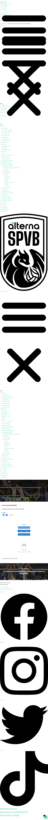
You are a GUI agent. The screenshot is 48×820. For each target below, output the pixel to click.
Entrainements (6, 191)
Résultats (4, 148)
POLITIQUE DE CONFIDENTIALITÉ (14, 812)
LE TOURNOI (4, 202)
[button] (24, 55)
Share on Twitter (24, 527)
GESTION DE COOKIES (9, 815)
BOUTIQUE (3, 3)
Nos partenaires (6, 196)
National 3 (8, 177)
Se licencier (5, 189)
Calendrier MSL (6, 146)
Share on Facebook (24, 530)
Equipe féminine (6, 187)
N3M (7, 175)
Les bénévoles (5, 135)
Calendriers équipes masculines (12, 168)
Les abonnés (5, 137)
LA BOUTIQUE (4, 207)
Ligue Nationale (6, 159)
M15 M (7, 186)
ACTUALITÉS (4, 1)
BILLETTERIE (4, 204)
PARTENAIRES (4, 109)
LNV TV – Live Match (7, 155)
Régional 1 (8, 178)
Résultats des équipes (7, 164)
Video (3, 153)
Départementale (10, 182)
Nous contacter (6, 141)
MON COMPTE (4, 209)
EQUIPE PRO (4, 105)
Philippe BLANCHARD (24, 552)
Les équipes (7, 173)
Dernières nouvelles (7, 130)
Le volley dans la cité (7, 132)
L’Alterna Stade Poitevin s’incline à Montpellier (13, 509)
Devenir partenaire (7, 198)
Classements (7, 171)
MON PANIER (4, 211)
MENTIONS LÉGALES (8, 809)
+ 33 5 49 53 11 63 (4, 587)
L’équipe (4, 144)
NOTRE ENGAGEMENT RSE (7, 200)
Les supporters (6, 133)
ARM (7, 180)
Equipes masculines (7, 166)
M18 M (7, 184)
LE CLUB (3, 126)
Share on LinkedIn (24, 534)
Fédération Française (7, 160)
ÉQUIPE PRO (4, 142)
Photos (4, 151)
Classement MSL (6, 150)
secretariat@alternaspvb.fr (7, 589)
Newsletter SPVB (6, 139)
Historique (4, 128)
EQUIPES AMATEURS (6, 107)
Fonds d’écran (6, 157)
